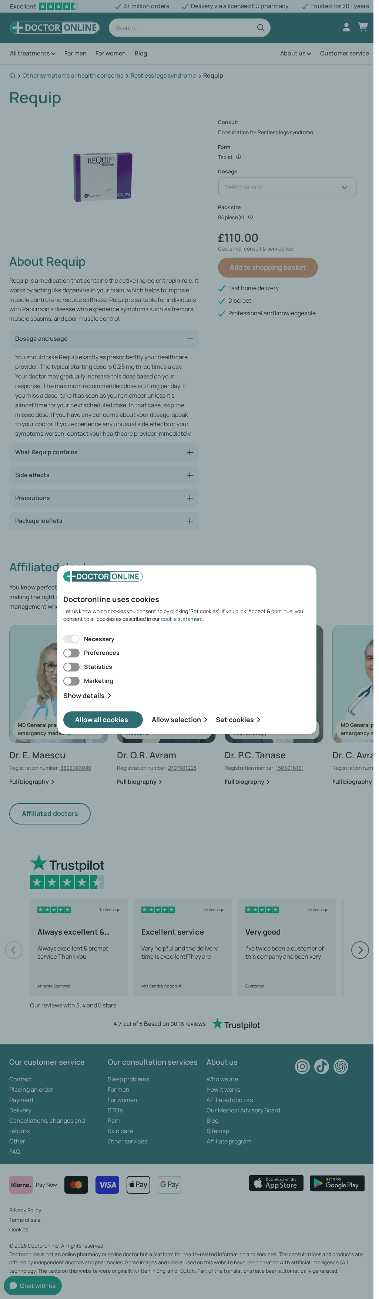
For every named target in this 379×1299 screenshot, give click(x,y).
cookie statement (182, 618)
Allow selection (176, 719)
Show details (84, 696)
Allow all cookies (101, 719)
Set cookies (235, 719)
